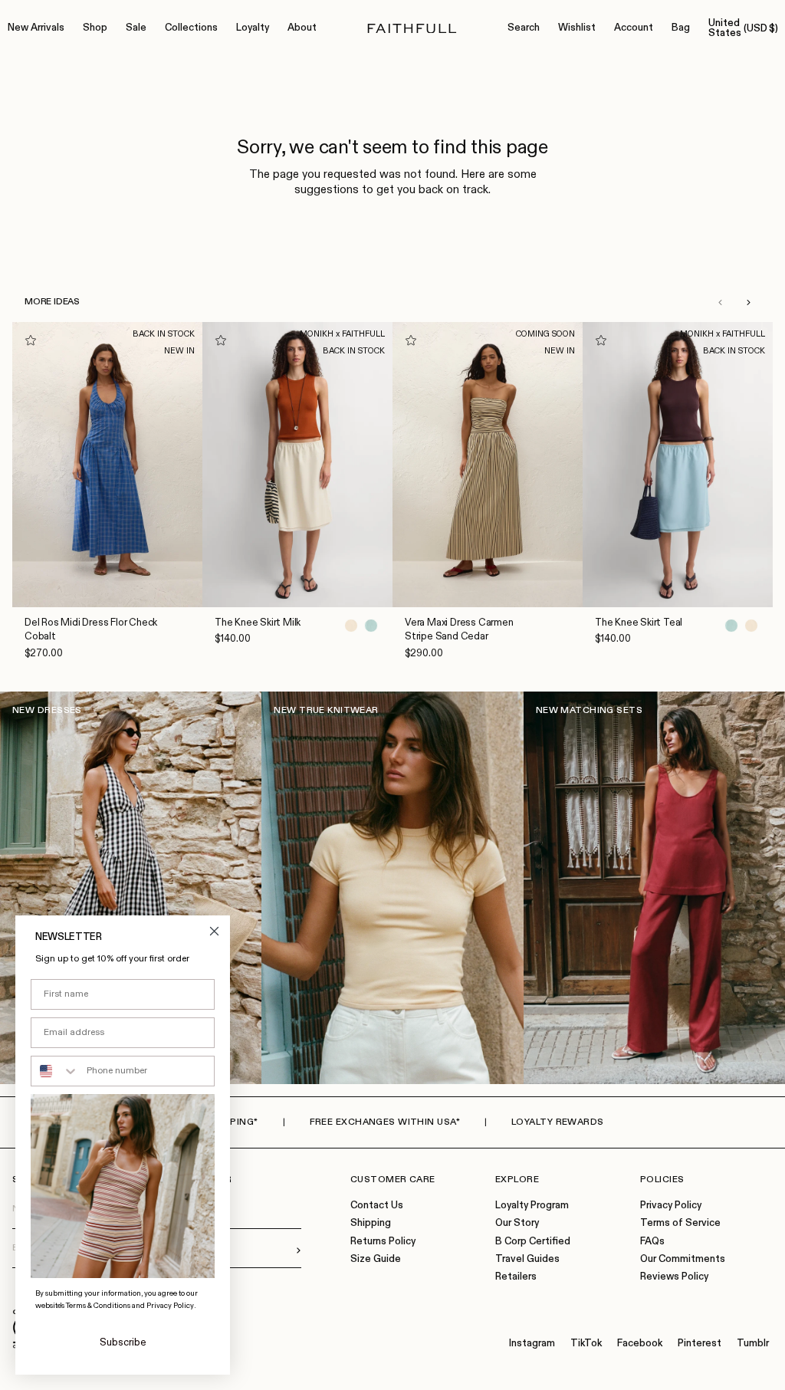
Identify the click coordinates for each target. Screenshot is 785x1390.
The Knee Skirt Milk (258, 623)
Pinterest (699, 1344)
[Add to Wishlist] (31, 340)
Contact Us (376, 1206)
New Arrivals (36, 28)
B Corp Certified (532, 1242)
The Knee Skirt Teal (638, 623)
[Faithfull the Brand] (412, 29)
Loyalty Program (532, 1206)
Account (633, 28)
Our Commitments (682, 1259)
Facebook (639, 1344)
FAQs (652, 1242)
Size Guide (375, 1259)
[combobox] (55, 1071)
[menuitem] (36, 28)
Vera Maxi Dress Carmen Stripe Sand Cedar (459, 630)
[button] (720, 302)
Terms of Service (680, 1223)
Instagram (532, 1344)
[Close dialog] (214, 931)
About (302, 28)
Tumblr (753, 1344)
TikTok (586, 1344)
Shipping (370, 1223)
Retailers (516, 1277)
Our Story (517, 1223)
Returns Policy (382, 1242)
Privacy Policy (670, 1206)
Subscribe (123, 1343)
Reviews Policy (674, 1277)
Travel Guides (527, 1259)
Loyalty (252, 28)
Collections (191, 28)
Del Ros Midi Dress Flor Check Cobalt (91, 630)
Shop (95, 28)
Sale (136, 28)
